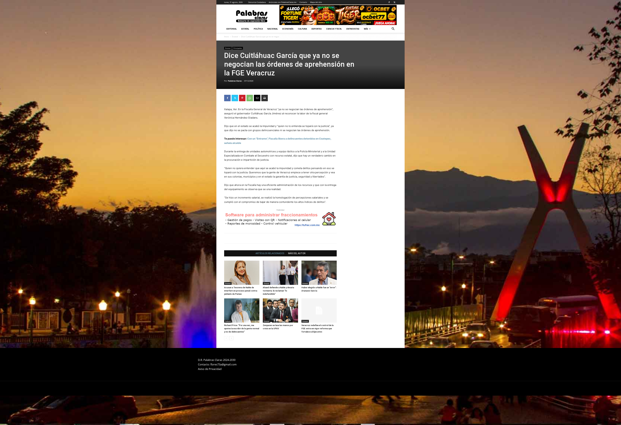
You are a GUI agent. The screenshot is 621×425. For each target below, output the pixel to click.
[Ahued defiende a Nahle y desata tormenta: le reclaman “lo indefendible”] (280, 302)
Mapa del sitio (316, 2)
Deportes (316, 28)
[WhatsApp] (249, 98)
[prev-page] (226, 368)
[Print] (264, 98)
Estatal (245, 28)
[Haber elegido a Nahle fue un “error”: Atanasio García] (319, 302)
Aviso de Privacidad (210, 398)
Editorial (231, 28)
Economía (287, 28)
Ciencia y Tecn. (334, 28)
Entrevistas (352, 28)
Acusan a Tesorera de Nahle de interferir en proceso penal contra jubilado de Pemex (240, 320)
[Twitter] (394, 2)
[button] (393, 29)
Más (366, 28)
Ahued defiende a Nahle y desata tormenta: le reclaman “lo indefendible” (278, 320)
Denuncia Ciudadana (257, 2)
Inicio (226, 36)
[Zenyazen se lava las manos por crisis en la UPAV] (280, 340)
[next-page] (231, 368)
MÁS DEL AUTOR (296, 283)
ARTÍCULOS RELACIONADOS (270, 283)
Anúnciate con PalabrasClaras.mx (282, 2)
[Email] (257, 98)
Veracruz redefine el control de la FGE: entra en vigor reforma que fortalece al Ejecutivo (317, 357)
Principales (237, 48)
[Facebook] (389, 2)
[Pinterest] (242, 98)
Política (258, 28)
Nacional (272, 28)
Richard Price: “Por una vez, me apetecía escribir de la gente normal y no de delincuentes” (241, 357)
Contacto (303, 2)
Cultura (302, 28)
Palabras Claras (235, 81)
